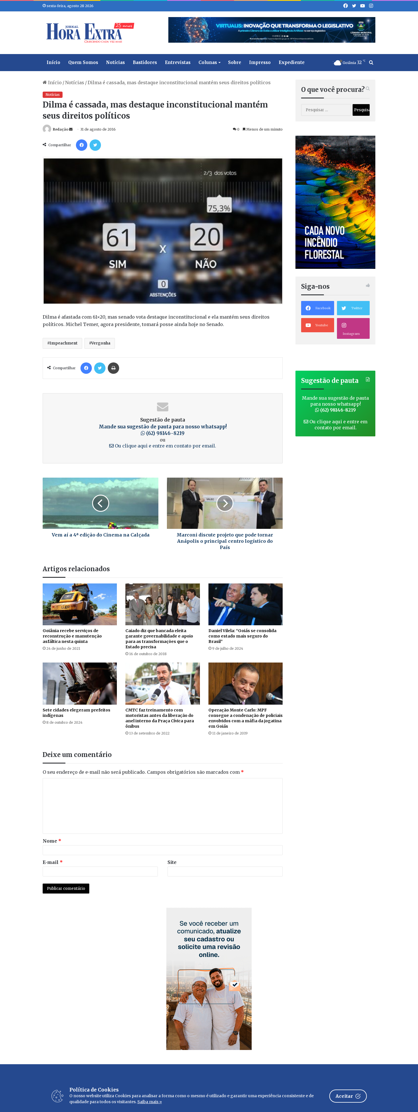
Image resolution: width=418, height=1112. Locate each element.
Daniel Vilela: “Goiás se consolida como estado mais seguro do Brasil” (242, 636)
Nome (52, 841)
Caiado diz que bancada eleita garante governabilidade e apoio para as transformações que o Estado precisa (159, 638)
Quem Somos (83, 62)
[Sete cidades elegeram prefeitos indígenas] (80, 683)
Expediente (292, 62)
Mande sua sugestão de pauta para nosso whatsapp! (163, 430)
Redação (60, 129)
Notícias (115, 62)
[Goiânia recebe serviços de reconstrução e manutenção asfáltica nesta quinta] (80, 604)
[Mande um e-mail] (71, 129)
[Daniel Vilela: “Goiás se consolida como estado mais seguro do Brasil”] (245, 604)
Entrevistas (178, 62)
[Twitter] (95, 145)
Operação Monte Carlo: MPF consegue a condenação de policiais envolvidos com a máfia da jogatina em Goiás (245, 718)
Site (172, 862)
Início (53, 62)
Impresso (260, 62)
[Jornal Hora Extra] (89, 33)
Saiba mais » (149, 1101)
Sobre (234, 62)
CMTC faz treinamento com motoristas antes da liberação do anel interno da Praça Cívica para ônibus (159, 718)
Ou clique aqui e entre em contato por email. (165, 446)
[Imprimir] (113, 368)
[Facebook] (81, 145)
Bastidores (145, 62)
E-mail (53, 862)
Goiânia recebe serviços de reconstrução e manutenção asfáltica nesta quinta (72, 636)
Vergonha (100, 343)
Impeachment (63, 343)
